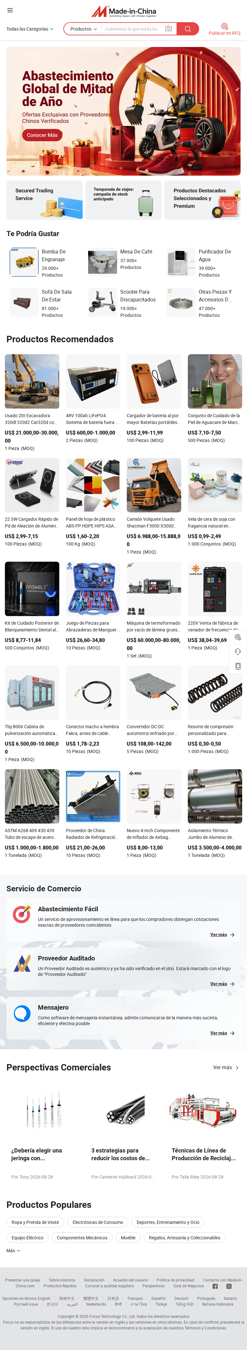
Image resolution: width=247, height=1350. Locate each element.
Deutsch (181, 1298)
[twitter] (229, 1285)
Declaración (94, 1279)
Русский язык (26, 1304)
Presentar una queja (22, 1279)
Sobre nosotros (62, 1279)
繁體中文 (91, 1298)
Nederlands (96, 1304)
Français (135, 1298)
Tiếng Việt (185, 1304)
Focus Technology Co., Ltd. (112, 1316)
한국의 (52, 1304)
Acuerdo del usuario (130, 1279)
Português (206, 1298)
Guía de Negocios (188, 1285)
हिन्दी (118, 1304)
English (44, 1298)
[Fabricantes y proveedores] (123, 11)
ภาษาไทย (139, 1304)
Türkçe (161, 1304)
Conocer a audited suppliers (109, 1285)
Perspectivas (153, 1285)
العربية (72, 1304)
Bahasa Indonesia (217, 1304)
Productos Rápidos (60, 1285)
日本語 (113, 1298)
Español (158, 1298)
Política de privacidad (175, 1279)
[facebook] (215, 1285)
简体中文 (67, 1298)
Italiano (230, 1298)
